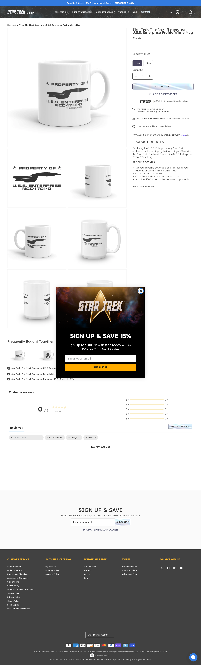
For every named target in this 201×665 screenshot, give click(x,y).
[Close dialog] (140, 291)
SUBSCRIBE (101, 367)
